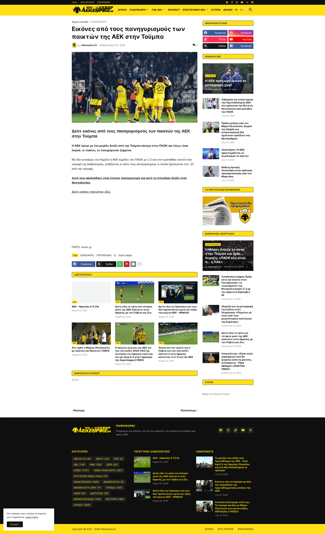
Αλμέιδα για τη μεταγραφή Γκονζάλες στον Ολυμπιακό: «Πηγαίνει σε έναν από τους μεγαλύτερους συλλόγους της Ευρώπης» (237, 314)
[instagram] (232, 2)
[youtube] (242, 2)
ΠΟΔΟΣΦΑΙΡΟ (137, 9)
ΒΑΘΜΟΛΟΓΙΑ (114, 481)
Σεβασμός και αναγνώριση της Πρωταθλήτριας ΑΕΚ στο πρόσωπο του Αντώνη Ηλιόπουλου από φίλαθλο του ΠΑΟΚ (237, 105)
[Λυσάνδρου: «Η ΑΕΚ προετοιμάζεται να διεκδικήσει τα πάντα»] (211, 153)
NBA (96, 464)
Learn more (31, 517)
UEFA (112, 464)
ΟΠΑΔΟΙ (82, 504)
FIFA (118, 458)
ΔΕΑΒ (79, 493)
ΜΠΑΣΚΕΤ (174, 9)
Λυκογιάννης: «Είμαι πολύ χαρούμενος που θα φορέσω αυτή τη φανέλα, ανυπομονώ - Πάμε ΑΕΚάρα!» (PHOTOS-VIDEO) (237, 361)
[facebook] (227, 2)
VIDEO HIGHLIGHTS (108, 470)
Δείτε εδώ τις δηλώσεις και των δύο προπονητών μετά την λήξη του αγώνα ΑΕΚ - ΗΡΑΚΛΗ (177, 309)
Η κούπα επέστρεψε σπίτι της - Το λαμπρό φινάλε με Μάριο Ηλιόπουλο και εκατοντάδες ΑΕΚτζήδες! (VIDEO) (233, 507)
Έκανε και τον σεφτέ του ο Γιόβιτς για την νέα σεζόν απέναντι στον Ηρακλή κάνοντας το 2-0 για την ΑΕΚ (175, 352)
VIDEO (81, 470)
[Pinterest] (126, 264)
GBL (79, 464)
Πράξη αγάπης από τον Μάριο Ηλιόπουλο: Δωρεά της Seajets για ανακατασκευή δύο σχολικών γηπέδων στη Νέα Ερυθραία (236, 131)
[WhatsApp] (120, 264)
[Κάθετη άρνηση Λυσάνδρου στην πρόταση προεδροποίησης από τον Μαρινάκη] (211, 171)
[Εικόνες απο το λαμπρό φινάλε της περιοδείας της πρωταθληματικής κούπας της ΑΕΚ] (204, 485)
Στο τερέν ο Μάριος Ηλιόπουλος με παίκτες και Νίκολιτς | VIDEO (91, 349)
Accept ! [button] (14, 524)
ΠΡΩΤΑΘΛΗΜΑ (104, 255)
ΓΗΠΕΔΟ (114, 487)
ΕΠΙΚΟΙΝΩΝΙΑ (103, 2)
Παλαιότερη (188, 410)
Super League (125, 255)
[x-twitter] (247, 2)
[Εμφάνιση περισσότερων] (140, 264)
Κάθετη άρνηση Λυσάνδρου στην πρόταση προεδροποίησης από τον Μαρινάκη (236, 172)
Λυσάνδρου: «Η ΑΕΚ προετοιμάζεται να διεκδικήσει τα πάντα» (235, 152)
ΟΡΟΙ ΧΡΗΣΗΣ (87, 2)
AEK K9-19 (82, 458)
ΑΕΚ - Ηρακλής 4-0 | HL (85, 306)
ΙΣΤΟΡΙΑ (216, 9)
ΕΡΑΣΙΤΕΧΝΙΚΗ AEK (194, 9)
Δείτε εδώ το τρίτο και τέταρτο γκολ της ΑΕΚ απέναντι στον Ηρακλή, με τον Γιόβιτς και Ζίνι (133, 309)
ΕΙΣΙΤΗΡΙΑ (115, 499)
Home (74, 2)
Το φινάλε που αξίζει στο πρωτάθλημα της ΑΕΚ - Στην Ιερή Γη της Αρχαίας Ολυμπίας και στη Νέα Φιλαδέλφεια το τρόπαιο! (232, 464)
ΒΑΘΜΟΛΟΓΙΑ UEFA (87, 487)
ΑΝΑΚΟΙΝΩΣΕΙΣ (86, 481)
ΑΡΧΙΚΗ (122, 9)
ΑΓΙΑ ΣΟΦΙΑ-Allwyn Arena (90, 476)
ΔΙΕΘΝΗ (227, 9)
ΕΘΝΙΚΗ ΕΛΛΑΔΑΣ (87, 499)
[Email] (133, 264)
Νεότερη (79, 410)
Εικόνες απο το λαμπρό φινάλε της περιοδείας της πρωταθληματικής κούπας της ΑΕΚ (233, 486)
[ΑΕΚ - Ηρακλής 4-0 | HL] (142, 462)
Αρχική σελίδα (80, 22)
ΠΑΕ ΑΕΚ (157, 9)
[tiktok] (237, 2)
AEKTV (102, 458)
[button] (242, 10)
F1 (236, 9)
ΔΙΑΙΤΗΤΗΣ (99, 493)
